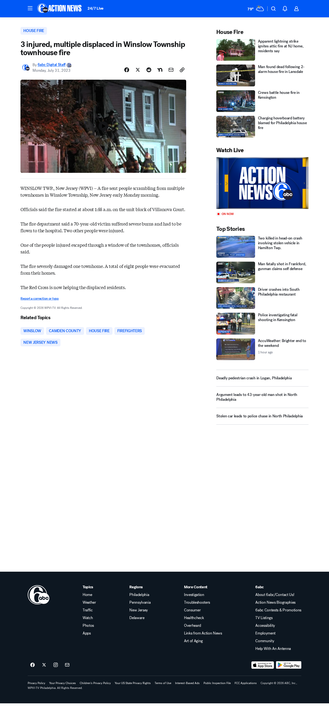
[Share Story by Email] (171, 70)
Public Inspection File (217, 683)
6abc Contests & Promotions (278, 610)
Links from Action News (203, 633)
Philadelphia (139, 595)
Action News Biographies (275, 602)
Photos (88, 626)
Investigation (194, 595)
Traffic (88, 610)
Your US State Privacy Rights (133, 683)
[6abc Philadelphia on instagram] (55, 665)
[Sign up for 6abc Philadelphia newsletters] (67, 665)
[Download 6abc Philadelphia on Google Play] (288, 665)
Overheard (192, 626)
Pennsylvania (140, 602)
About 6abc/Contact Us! (274, 595)
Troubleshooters (197, 602)
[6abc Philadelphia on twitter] (44, 665)
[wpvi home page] (38, 594)
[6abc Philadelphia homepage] (60, 8)
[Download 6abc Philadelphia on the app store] (262, 665)
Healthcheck (194, 618)
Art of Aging (193, 641)
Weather (89, 602)
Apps (87, 633)
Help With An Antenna (273, 649)
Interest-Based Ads (187, 683)
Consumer (192, 610)
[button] (30, 8)
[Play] (262, 183)
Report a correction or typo (39, 298)
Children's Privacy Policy (95, 683)
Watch (88, 618)
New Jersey (138, 610)
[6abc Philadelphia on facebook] (32, 665)
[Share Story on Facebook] (127, 70)
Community (264, 641)
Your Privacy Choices (62, 683)
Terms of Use (163, 683)
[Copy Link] (182, 70)
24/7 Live (95, 8)
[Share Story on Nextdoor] (160, 70)
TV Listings (263, 618)
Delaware (136, 618)
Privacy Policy (36, 683)
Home (87, 595)
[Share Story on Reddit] (149, 70)
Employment (265, 633)
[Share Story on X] (138, 70)
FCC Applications (246, 683)
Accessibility (265, 626)
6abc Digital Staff (52, 64)
